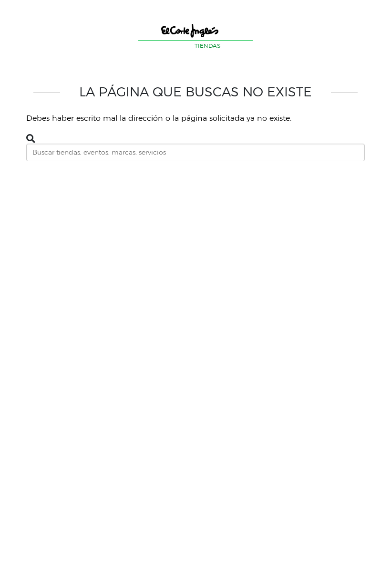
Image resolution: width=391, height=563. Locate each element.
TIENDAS (207, 45)
